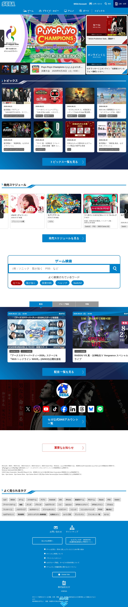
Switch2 (77, 283)
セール (16, 283)
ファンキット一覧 (94, 514)
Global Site (65, 574)
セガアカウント (8, 514)
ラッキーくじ (7, 509)
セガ (4, 500)
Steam (101, 500)
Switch (117, 500)
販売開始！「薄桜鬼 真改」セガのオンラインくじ (111, 144)
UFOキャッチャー (82, 504)
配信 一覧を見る (64, 371)
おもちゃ (69, 504)
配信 (41, 304)
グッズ (29, 504)
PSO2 (100, 509)
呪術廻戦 (21, 514)
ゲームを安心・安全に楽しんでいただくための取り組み (65, 549)
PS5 (109, 500)
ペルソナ (62, 283)
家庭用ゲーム (48, 116)
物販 (20, 504)
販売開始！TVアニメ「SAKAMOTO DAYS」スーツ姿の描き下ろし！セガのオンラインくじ (16, 111)
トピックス (99, 11)
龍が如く (31, 283)
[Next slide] (83, 38)
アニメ (71, 11)
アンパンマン (79, 514)
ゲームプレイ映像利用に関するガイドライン (61, 567)
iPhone (68, 500)
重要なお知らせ (64, 447)
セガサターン (34, 509)
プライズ (38, 504)
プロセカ (110, 504)
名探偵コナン (54, 514)
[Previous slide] (2, 211)
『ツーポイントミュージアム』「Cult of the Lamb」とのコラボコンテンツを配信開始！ (48, 111)
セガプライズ (49, 504)
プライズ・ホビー (51, 11)
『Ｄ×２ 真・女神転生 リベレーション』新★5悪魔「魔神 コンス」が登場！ (47, 144)
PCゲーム (39, 116)
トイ (69, 149)
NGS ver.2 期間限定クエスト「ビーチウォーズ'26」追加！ (110, 111)
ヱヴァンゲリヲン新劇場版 (37, 514)
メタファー (62, 509)
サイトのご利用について (54, 554)
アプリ (43, 500)
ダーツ (86, 11)
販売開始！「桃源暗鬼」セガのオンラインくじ (16, 144)
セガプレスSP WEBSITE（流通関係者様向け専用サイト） (80, 541)
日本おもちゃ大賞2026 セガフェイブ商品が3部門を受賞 (79, 144)
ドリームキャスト (49, 509)
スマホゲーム (40, 149)
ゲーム (31, 11)
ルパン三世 (67, 514)
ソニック (73, 509)
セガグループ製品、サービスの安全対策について (62, 562)
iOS (60, 500)
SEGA (12, 500)
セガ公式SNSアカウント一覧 (63, 421)
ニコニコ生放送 (26, 351)
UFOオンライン (97, 504)
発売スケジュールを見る (64, 238)
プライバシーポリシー (53, 558)
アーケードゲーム (9, 504)
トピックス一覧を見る (64, 161)
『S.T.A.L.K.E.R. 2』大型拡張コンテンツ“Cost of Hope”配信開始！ (79, 111)
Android (52, 500)
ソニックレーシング (87, 509)
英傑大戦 (47, 283)
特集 (87, 304)
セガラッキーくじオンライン (14, 116)
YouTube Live (14, 351)
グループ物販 (64, 304)
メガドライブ (20, 509)
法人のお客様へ (47, 541)
